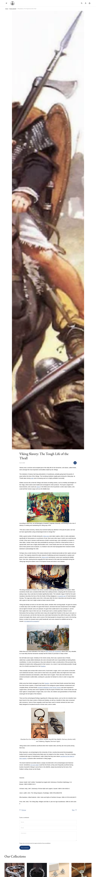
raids (32, 478)
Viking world (45, 557)
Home (6, 8)
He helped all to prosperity (31, 621)
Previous (24, 810)
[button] (82, 3)
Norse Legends (12, 8)
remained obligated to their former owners (49, 687)
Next (73, 810)
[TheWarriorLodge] (12, 3)
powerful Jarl (62, 596)
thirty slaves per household (53, 651)
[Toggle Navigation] (6, 3)
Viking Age (46, 536)
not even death (34, 765)
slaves (38, 487)
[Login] (86, 3)
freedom (43, 666)
